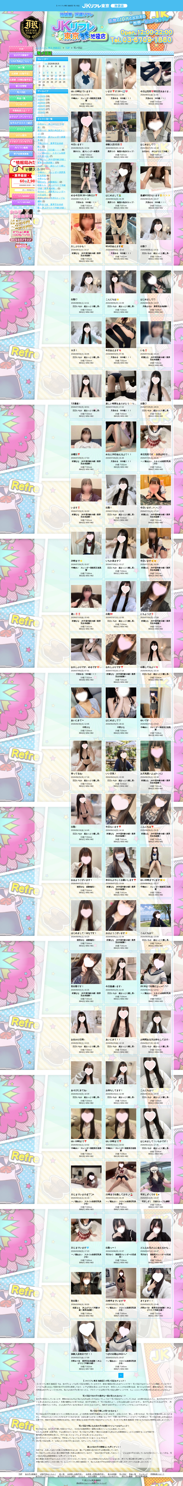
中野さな (42, 179)
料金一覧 (21, 98)
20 (56, 79)
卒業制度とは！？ (21, 111)
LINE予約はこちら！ (21, 61)
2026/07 (41, 99)
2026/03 (41, 109)
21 (60, 79)
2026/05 (41, 106)
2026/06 (41, 103)
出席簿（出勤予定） (21, 74)
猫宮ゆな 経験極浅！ (48, 182)
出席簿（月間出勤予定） (21, 80)
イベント (21, 129)
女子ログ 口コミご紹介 (21, 123)
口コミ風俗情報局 (23, 196)
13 (56, 76)
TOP (21, 49)
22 (64, 79)
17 (44, 79)
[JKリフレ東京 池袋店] (91, 28)
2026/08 (41, 96)
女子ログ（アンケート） (21, 117)
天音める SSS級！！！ (49, 150)
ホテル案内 (21, 135)
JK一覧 (21, 67)
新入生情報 (21, 86)
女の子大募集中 (21, 55)
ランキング (21, 104)
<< (46, 64)
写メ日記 (21, 92)
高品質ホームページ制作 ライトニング (91, 1483)
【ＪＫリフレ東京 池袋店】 (48, 48)
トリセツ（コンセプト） (21, 141)
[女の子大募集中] (21, 241)
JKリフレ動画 (21, 148)
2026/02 (41, 112)
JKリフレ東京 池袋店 (23, 202)
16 (39, 79)
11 (48, 76)
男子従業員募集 (21, 154)
